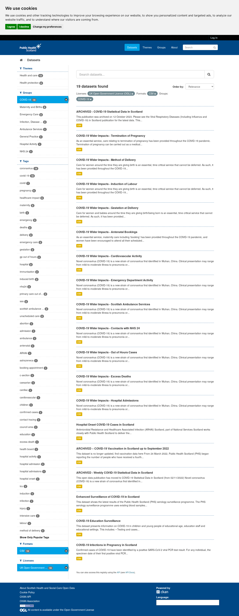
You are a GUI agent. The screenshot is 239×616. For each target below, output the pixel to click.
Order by (178, 86)
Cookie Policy (27, 592)
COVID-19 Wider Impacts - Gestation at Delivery (107, 208)
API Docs (129, 572)
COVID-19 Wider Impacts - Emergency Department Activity (114, 280)
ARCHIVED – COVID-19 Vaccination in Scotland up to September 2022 (122, 448)
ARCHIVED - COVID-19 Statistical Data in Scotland (109, 112)
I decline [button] (24, 26)
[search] (209, 74)
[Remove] (132, 93)
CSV (79, 125)
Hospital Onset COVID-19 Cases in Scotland (105, 424)
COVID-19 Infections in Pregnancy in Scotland (106, 545)
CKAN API (25, 596)
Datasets (132, 47)
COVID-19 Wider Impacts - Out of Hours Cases (106, 352)
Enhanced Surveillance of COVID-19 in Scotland (108, 497)
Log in (213, 37)
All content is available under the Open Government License (60, 609)
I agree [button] (11, 26)
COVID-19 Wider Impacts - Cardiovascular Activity (109, 256)
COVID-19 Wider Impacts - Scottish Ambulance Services (113, 304)
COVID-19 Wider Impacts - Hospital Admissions (107, 400)
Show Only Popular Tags (34, 537)
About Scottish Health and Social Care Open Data (47, 588)
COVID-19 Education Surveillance (98, 521)
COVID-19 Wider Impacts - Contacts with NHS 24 (108, 328)
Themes (147, 47)
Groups (161, 47)
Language (162, 597)
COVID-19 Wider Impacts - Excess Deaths (103, 376)
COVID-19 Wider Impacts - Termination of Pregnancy (110, 136)
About (174, 47)
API (118, 572)
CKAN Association (30, 601)
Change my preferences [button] (47, 26)
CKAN (162, 592)
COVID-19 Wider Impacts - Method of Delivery (106, 160)
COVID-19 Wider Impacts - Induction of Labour (106, 184)
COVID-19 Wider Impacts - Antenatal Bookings (106, 232)
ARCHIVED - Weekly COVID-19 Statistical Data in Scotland (114, 473)
